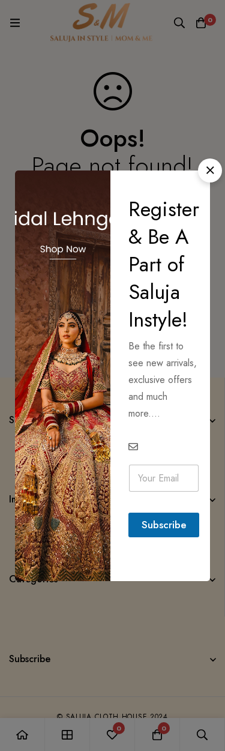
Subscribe (164, 524)
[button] (210, 170)
